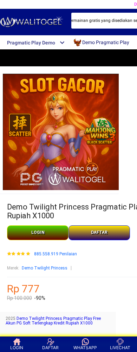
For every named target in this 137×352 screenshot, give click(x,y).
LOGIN (38, 232)
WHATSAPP (85, 347)
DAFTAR (99, 232)
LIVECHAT (120, 347)
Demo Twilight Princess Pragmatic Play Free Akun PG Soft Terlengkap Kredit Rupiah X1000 (53, 321)
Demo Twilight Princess (44, 268)
